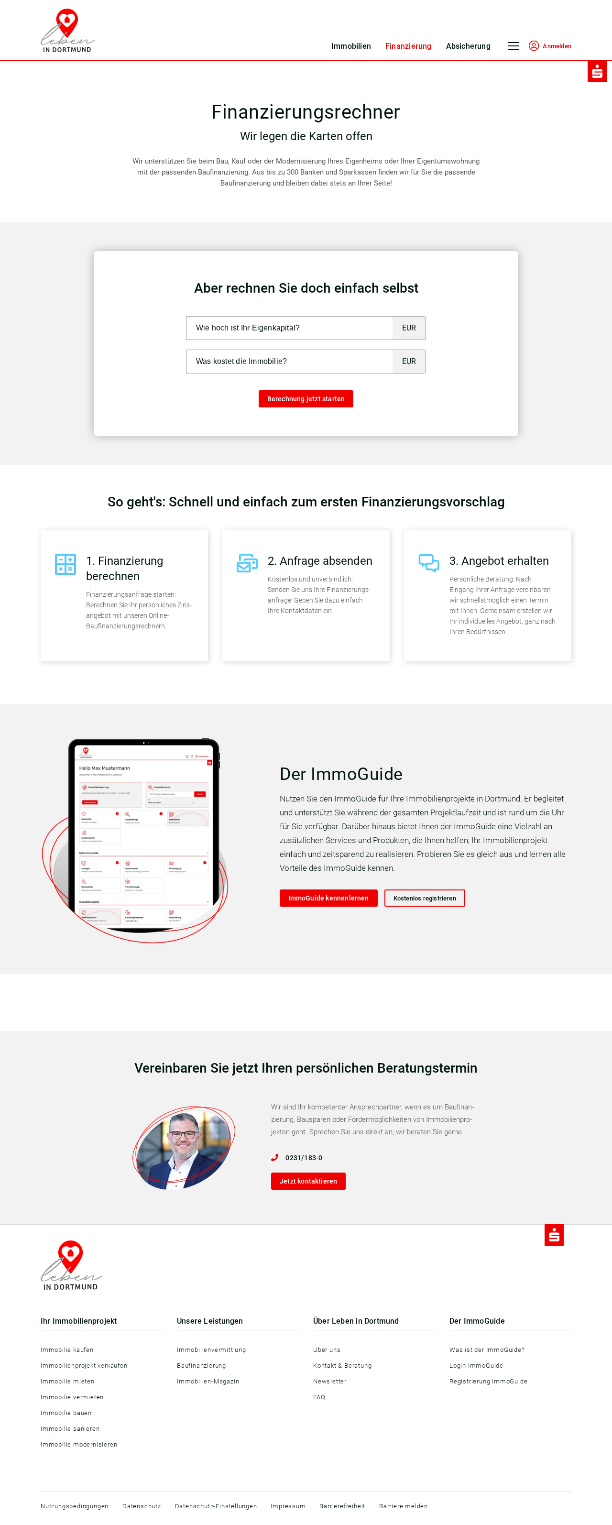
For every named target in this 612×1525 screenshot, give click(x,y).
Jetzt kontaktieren (308, 1181)
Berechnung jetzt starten (306, 399)
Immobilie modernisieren (79, 1444)
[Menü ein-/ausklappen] (513, 49)
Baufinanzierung (201, 1365)
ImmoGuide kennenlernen (328, 898)
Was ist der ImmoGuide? (487, 1349)
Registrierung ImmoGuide (488, 1381)
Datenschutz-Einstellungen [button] (216, 1506)
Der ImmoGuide (477, 1321)
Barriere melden (403, 1506)
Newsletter (330, 1381)
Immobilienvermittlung (211, 1349)
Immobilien (351, 46)
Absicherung (468, 46)
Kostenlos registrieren (424, 898)
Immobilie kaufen (67, 1349)
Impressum (288, 1506)
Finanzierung (408, 46)
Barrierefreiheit (342, 1506)
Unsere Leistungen (210, 1321)
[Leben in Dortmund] (68, 30)
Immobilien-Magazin (208, 1381)
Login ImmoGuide (476, 1365)
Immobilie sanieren (70, 1428)
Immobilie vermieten (72, 1397)
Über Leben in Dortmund (356, 1321)
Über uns (326, 1349)
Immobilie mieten (68, 1381)
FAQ (319, 1397)
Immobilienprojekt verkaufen (84, 1365)
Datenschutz (141, 1506)
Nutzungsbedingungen (75, 1506)
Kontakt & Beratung (342, 1365)
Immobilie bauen (66, 1412)
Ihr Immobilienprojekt (79, 1321)
